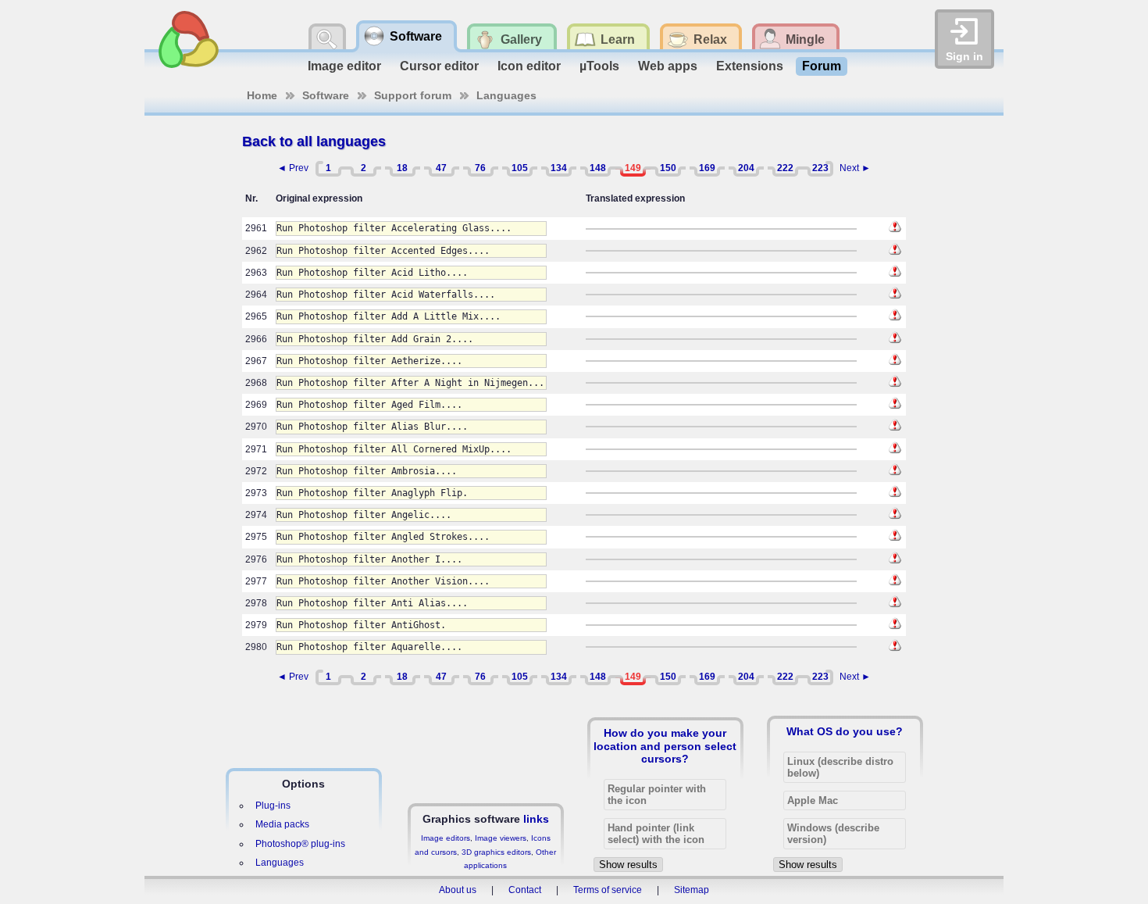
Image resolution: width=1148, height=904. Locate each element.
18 (402, 168)
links (536, 819)
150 (668, 168)
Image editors (445, 838)
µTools (599, 66)
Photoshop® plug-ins (300, 843)
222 (785, 168)
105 (520, 168)
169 (707, 168)
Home (262, 95)
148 (598, 168)
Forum (821, 66)
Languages (506, 95)
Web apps (667, 66)
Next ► (855, 168)
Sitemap (691, 889)
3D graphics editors (496, 852)
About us (457, 889)
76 (480, 168)
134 (559, 168)
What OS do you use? (844, 731)
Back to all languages (314, 141)
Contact (524, 889)
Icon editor (529, 66)
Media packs (282, 824)
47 (441, 168)
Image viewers (500, 838)
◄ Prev (292, 168)
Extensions (749, 66)
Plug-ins (273, 805)
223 (820, 168)
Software (325, 95)
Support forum (412, 95)
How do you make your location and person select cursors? (665, 745)
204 (746, 168)
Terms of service (607, 889)
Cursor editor (439, 66)
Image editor (344, 66)
